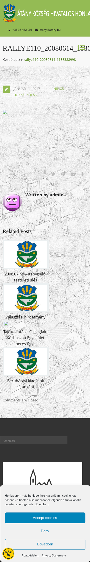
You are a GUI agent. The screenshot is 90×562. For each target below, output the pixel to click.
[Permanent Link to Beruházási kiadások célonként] (26, 374)
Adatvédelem (30, 555)
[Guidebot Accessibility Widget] (8, 554)
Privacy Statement (54, 555)
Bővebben (45, 544)
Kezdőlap (10, 59)
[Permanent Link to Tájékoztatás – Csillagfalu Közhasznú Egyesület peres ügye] (6, 325)
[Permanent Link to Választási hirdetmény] (26, 311)
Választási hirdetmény (25, 317)
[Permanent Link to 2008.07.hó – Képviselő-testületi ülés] (26, 267)
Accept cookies (45, 518)
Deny (45, 531)
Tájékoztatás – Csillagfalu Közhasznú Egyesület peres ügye (25, 337)
